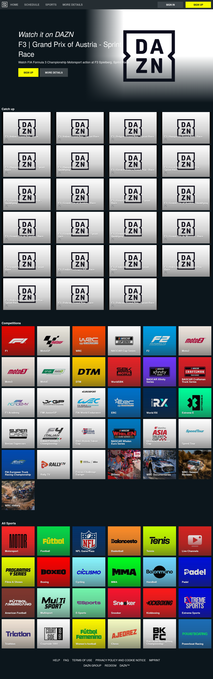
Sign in (170, 4)
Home (14, 4)
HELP (56, 660)
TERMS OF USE (82, 660)
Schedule (31, 4)
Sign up (198, 4)
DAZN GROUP (92, 665)
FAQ (66, 660)
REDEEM (110, 665)
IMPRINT (154, 660)
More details (73, 4)
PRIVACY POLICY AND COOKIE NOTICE (121, 660)
